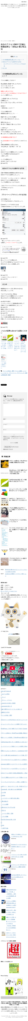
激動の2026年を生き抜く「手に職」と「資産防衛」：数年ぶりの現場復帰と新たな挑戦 (11, 894)
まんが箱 (3, 792)
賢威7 (9, 375)
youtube (3, 795)
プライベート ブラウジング (16, 373)
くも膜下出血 (4, 828)
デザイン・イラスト (6, 700)
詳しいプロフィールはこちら (9, 591)
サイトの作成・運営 (8, 371)
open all (3, 691)
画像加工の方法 (5, 712)
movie (2, 825)
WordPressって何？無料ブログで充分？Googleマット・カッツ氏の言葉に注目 (18, 472)
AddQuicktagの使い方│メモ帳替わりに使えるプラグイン (10, 345)
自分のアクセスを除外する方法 (11, 62)
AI (1, 822)
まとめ (4, 68)
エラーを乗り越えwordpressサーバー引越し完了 (14, 755)
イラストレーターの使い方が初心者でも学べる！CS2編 (3, 345)
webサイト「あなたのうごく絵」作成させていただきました (11, 935)
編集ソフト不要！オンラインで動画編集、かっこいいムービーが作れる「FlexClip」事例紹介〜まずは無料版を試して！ (11, 923)
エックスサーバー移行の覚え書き (10, 798)
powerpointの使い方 (6, 706)
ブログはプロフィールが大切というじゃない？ (14, 768)
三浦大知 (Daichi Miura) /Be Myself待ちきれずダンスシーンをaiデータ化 (23, 346)
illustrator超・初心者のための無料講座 (11, 789)
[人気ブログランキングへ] (14, 323)
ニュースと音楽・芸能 (7, 813)
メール (5, 424)
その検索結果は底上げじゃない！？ (13, 60)
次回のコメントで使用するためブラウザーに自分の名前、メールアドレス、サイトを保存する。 (13, 438)
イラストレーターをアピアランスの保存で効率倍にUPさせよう (17, 346)
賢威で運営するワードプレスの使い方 (11, 709)
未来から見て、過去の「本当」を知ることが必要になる (11, 912)
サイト (4, 429)
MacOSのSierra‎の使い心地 (8, 819)
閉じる (15, 56)
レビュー (3, 697)
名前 (4, 419)
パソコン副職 (4, 804)
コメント (5, 403)
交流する (3, 810)
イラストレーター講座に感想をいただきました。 (3, 365)
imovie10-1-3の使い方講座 (8, 703)
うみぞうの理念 (5, 694)
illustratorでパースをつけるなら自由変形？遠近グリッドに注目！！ (19, 846)
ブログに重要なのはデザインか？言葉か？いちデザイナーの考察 (18, 509)
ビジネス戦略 (4, 816)
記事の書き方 (4, 801)
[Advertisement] (14, 24)
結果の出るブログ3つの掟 (8, 807)
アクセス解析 (18, 371)
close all (8, 691)
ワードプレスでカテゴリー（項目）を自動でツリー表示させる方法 (18, 529)
